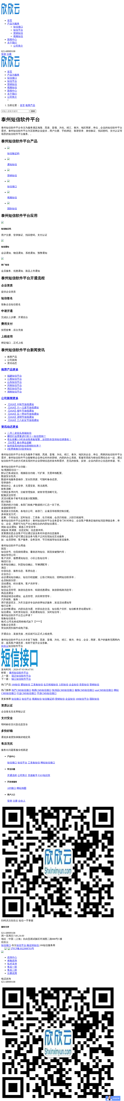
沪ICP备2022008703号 (22, 948)
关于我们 (12, 42)
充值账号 (33, 775)
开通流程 (12, 775)
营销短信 (18, 33)
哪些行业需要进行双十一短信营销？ (26, 436)
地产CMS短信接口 (21, 690)
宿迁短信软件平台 (21, 676)
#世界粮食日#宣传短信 (19, 449)
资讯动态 (7, 426)
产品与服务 (13, 23)
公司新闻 (7, 398)
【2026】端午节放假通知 (20, 410)
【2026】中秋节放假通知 (20, 404)
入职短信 (63, 684)
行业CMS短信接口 (26, 693)
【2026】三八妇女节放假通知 (23, 420)
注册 (9, 54)
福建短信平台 (14, 376)
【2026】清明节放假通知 (20, 417)
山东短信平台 (14, 382)
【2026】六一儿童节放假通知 (23, 407)
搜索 (33, 111)
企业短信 (74, 684)
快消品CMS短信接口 (63, 690)
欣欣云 (4, 646)
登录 (3, 54)
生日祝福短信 (51, 684)
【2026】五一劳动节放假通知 (23, 414)
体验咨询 (12, 960)
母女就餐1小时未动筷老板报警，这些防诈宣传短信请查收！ (39, 439)
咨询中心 (12, 957)
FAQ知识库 (44, 775)
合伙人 (21, 801)
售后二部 (12, 970)
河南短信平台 (14, 385)
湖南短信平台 (14, 391)
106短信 (15, 684)
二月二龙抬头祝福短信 (19, 433)
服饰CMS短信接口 (84, 690)
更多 (15, 369)
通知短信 (25, 684)
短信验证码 (48, 699)
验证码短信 (33, 945)
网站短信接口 (48, 762)
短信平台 (18, 30)
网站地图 (21, 788)
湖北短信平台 (14, 388)
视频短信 (18, 36)
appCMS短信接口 (104, 690)
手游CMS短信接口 (47, 693)
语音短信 (84, 684)
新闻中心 (12, 39)
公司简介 (18, 46)
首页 (9, 20)
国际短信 (94, 699)
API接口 (11, 788)
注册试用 (12, 973)
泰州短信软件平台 (18, 672)
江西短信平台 (14, 379)
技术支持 (12, 963)
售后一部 (12, 967)
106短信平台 (82, 699)
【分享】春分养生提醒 (19, 442)
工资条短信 (37, 684)
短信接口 (18, 27)
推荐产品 (30, 105)
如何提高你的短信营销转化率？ (24, 445)
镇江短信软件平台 (21, 679)
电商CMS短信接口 (41, 690)
